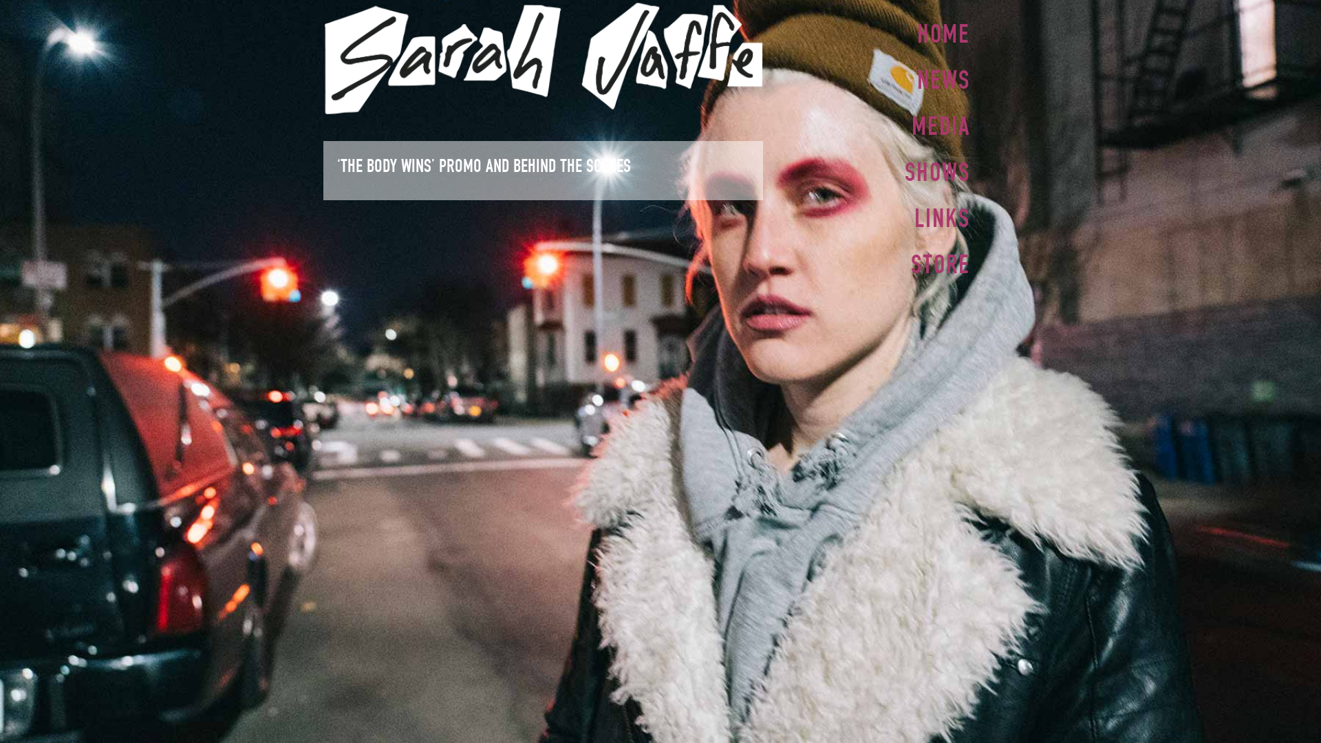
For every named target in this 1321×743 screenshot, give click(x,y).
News (943, 80)
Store (940, 264)
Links (942, 218)
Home (943, 34)
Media (941, 126)
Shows (937, 172)
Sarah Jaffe (543, 58)
